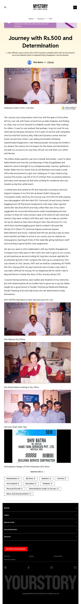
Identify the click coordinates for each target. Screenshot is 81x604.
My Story (29, 478)
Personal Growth (14, 489)
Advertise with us (37, 472)
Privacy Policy (58, 556)
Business (45, 478)
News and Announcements (18, 494)
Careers (31, 556)
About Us (7, 556)
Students (46, 484)
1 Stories (50, 62)
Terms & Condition (10, 559)
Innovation (29, 484)
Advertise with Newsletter (15, 549)
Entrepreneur (12, 478)
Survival (60, 478)
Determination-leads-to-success (43, 489)
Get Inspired (12, 484)
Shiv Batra (38, 62)
